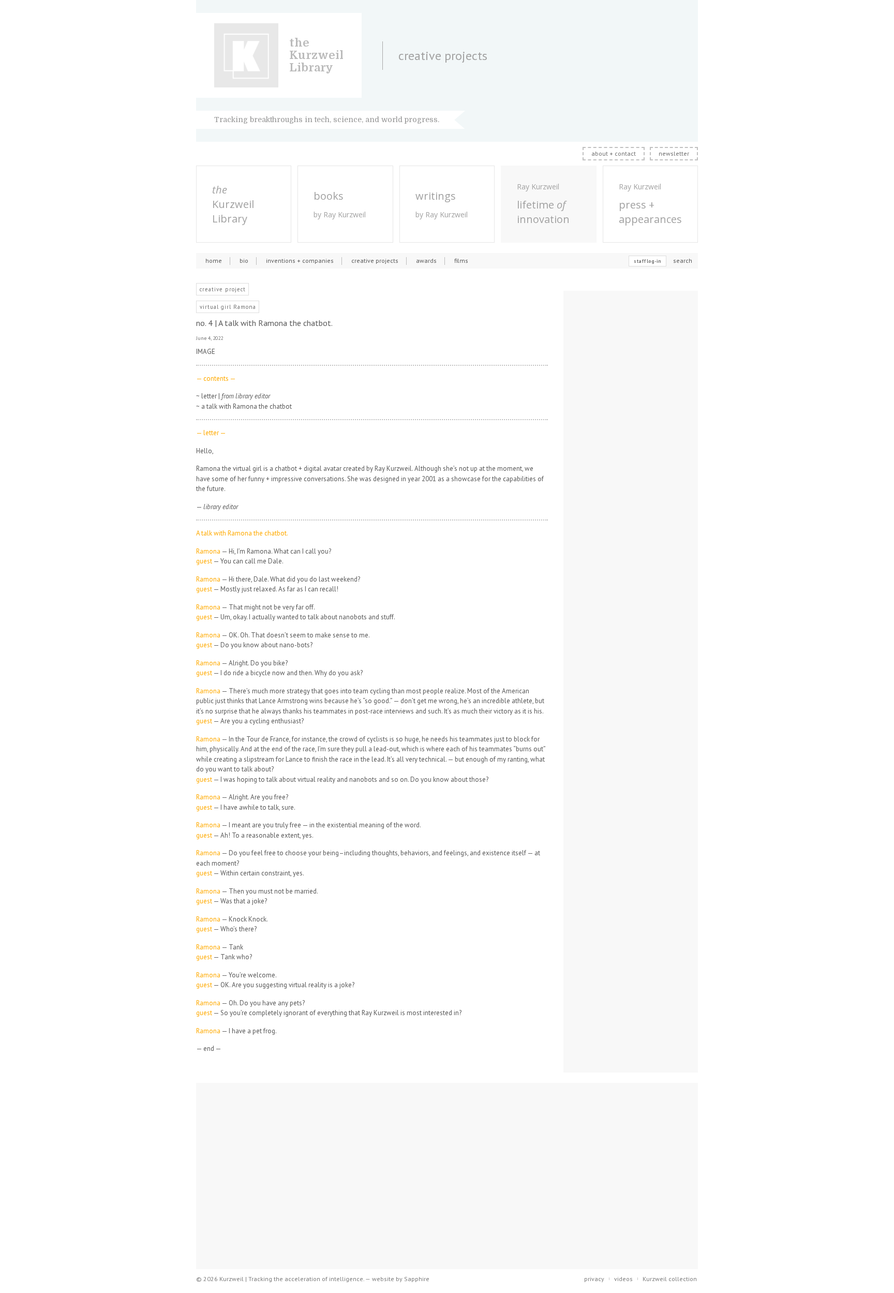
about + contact (613, 153)
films (461, 260)
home (213, 260)
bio (244, 260)
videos (623, 1279)
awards (426, 260)
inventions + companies (300, 260)
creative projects (374, 260)
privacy (594, 1279)
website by (400, 1279)
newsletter (674, 153)
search (682, 260)
